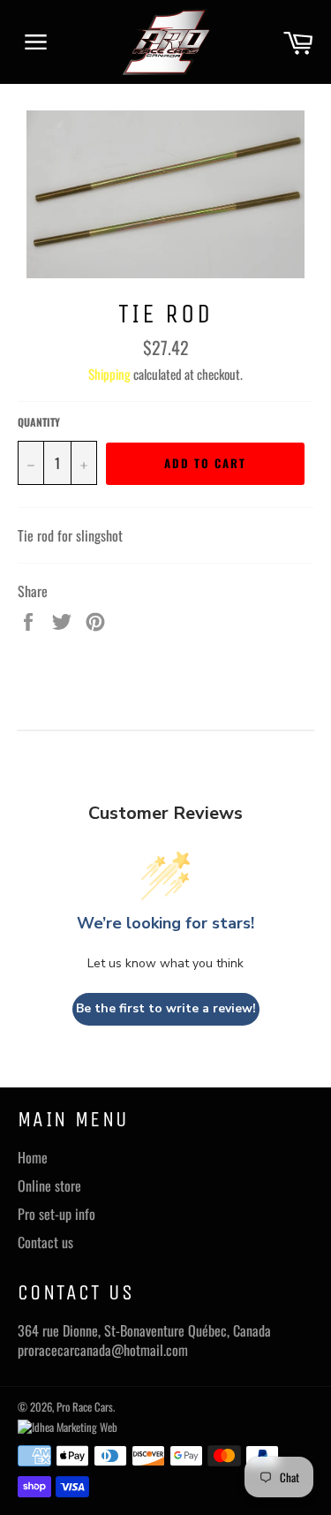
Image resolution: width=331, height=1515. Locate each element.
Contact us (45, 1242)
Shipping (109, 373)
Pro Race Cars (84, 1406)
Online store (49, 1185)
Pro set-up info (56, 1213)
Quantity (39, 422)
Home (33, 1157)
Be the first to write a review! (166, 1008)
